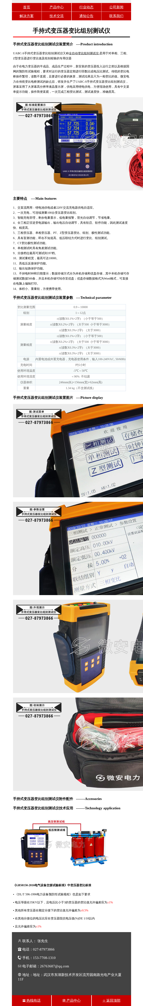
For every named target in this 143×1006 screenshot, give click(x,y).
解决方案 (27, 16)
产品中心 (57, 7)
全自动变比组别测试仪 (84, 53)
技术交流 (57, 16)
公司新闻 (116, 7)
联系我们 (116, 16)
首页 (26, 7)
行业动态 (86, 7)
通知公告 (86, 16)
